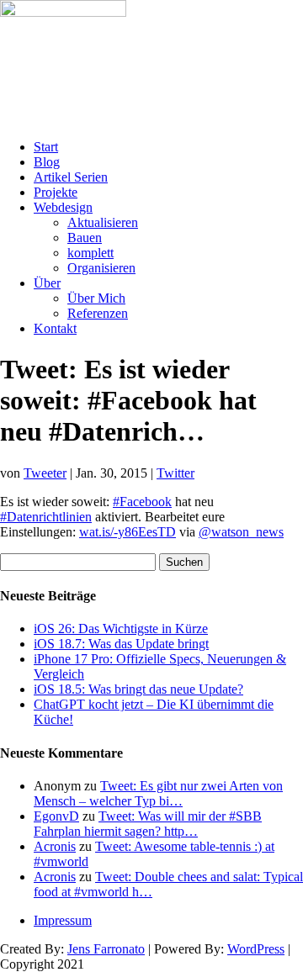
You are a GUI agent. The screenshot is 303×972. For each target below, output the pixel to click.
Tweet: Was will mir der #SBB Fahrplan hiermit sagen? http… (148, 823)
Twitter (175, 473)
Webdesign (63, 207)
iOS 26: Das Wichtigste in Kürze (121, 628)
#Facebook (142, 501)
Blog (47, 162)
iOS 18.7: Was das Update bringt (121, 644)
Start (46, 147)
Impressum (63, 920)
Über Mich (96, 298)
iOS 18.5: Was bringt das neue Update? (138, 689)
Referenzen (97, 313)
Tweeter (45, 473)
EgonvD (56, 816)
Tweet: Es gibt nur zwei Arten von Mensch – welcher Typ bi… (158, 793)
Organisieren (101, 268)
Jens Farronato (106, 949)
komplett (90, 253)
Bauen (84, 237)
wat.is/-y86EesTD (127, 532)
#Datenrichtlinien (46, 517)
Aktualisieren (102, 222)
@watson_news (241, 532)
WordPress (255, 949)
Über (47, 283)
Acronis (55, 846)
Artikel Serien (71, 177)
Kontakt (55, 328)
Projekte (55, 192)
